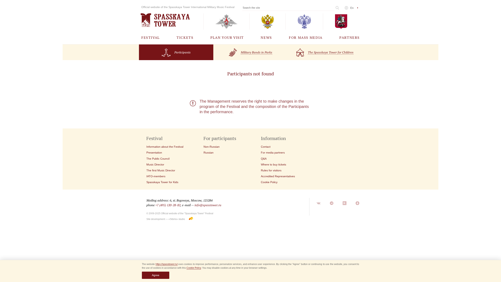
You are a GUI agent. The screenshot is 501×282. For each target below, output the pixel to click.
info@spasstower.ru (208, 205)
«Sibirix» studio (177, 219)
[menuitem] (150, 37)
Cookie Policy (194, 268)
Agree (155, 275)
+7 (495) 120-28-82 (167, 205)
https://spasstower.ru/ (167, 264)
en (352, 7)
